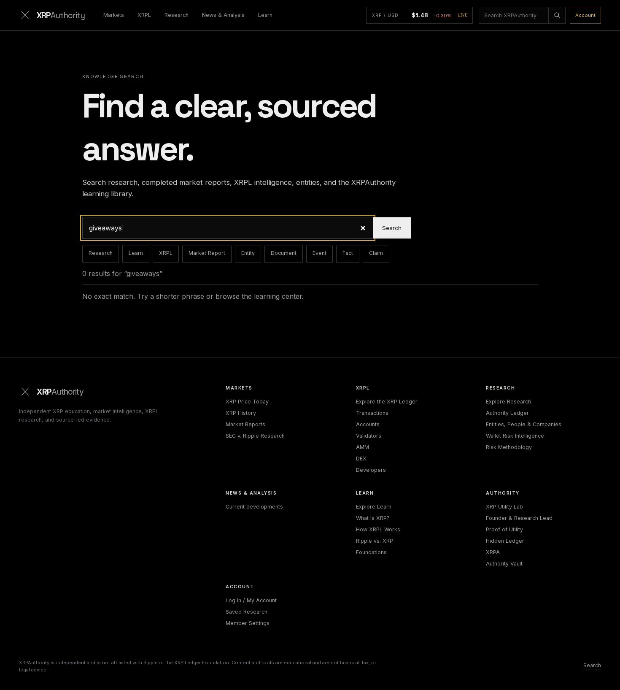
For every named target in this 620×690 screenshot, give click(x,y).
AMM (362, 447)
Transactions (372, 413)
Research (176, 15)
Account (585, 15)
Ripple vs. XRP (374, 541)
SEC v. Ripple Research (255, 436)
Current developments (254, 506)
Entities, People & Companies (523, 424)
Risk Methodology (509, 447)
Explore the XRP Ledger (387, 401)
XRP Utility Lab (504, 506)
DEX (361, 458)
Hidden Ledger (505, 541)
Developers (371, 470)
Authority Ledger (507, 413)
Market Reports (245, 424)
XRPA (493, 552)
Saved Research (246, 612)
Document (284, 253)
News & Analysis (223, 15)
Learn (265, 15)
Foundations (371, 552)
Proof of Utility (504, 529)
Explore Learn (373, 506)
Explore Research (508, 401)
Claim (376, 253)
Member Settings (248, 623)
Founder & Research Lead (519, 518)
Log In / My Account (251, 600)
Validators (368, 436)
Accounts (368, 424)
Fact (347, 253)
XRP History (241, 413)
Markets (113, 15)
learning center (278, 296)
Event (319, 253)
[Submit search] (556, 15)
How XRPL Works (378, 529)
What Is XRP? (373, 518)
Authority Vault (504, 563)
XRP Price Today (247, 401)
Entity (248, 253)
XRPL (144, 15)
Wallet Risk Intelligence (515, 436)
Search (392, 228)
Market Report (207, 253)
